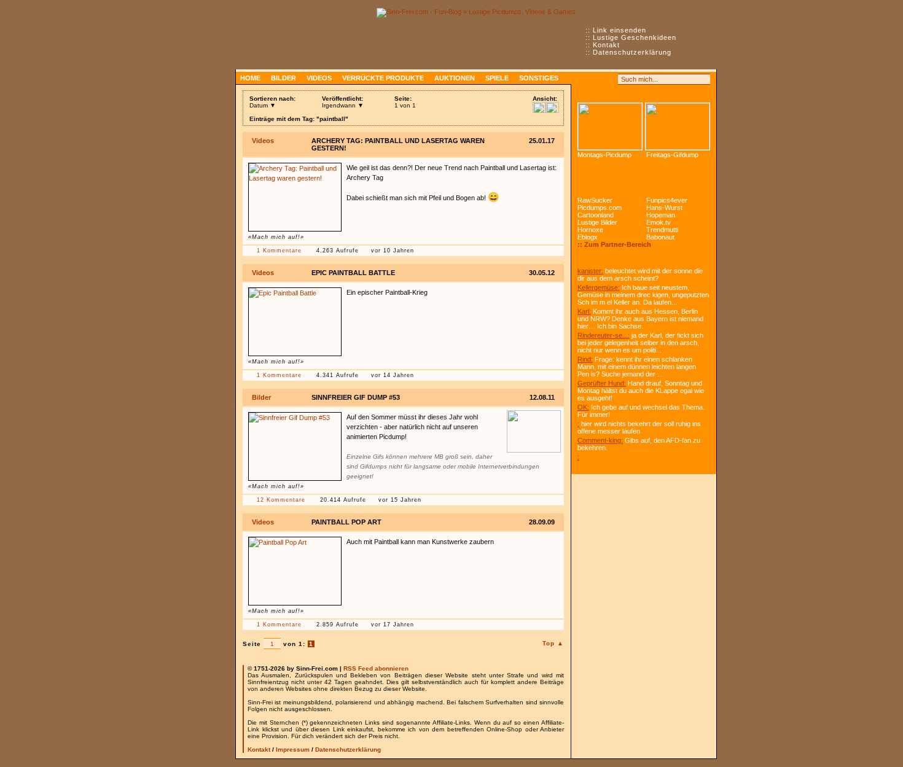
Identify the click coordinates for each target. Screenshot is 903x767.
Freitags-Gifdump (672, 154)
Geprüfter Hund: (601, 383)
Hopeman (660, 215)
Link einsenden (619, 30)
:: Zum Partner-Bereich (614, 244)
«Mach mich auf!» (276, 237)
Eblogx (587, 237)
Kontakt (606, 45)
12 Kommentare (281, 500)
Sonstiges (538, 78)
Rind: (585, 359)
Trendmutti (662, 229)
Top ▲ (553, 643)
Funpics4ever (666, 200)
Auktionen (454, 78)
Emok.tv (658, 222)
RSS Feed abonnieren (375, 668)
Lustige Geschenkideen (634, 37)
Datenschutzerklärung (632, 52)
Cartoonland (595, 215)
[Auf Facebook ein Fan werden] (596, 79)
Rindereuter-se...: (603, 335)
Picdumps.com (599, 207)
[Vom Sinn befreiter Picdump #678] (610, 126)
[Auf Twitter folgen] (610, 79)
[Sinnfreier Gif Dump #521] (677, 126)
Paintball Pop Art (346, 522)
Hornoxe (590, 229)
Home (250, 78)
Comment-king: (600, 440)
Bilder (283, 78)
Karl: (584, 311)
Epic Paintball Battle (353, 272)
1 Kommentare (279, 250)
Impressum (293, 749)
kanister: (590, 270)
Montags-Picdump (604, 154)
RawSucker (594, 200)
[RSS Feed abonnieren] (582, 79)
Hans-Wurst (664, 207)
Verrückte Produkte (383, 78)
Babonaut (660, 237)
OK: (583, 407)
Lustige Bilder (597, 222)
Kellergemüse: (598, 287)
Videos (319, 78)
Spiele (497, 78)
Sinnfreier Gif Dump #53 (355, 397)
